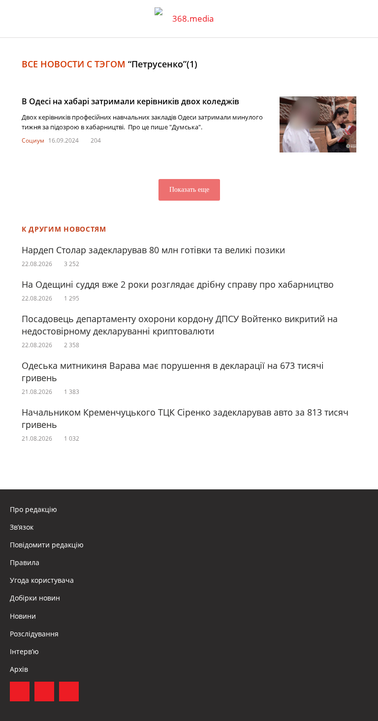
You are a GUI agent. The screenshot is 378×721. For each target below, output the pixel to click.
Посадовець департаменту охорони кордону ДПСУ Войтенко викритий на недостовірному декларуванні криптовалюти (180, 325)
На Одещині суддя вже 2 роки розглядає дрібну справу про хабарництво (178, 284)
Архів (19, 669)
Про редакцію (33, 509)
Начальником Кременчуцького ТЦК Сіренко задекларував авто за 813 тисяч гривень (185, 418)
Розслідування (34, 633)
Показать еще (189, 189)
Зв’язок (21, 527)
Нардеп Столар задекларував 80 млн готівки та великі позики (153, 250)
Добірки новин (35, 597)
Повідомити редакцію (47, 544)
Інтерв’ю (24, 651)
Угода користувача (42, 580)
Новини (23, 616)
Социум (33, 140)
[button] (361, 19)
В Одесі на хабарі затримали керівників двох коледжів (130, 101)
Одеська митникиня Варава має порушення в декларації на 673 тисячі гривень (173, 372)
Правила (24, 562)
